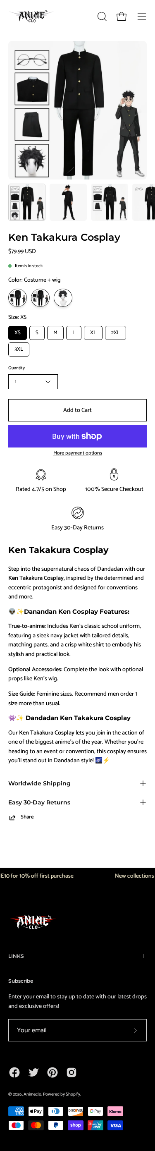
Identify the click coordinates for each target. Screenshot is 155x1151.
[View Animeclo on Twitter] (33, 1072)
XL (93, 332)
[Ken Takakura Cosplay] (26, 202)
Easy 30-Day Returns (39, 802)
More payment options (77, 453)
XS (17, 332)
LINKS (16, 956)
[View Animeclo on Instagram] (71, 1072)
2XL (115, 332)
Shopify (73, 1094)
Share (27, 817)
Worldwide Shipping (39, 783)
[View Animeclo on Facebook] (14, 1072)
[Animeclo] (33, 16)
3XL (18, 349)
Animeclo (32, 1094)
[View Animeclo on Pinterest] (52, 1072)
